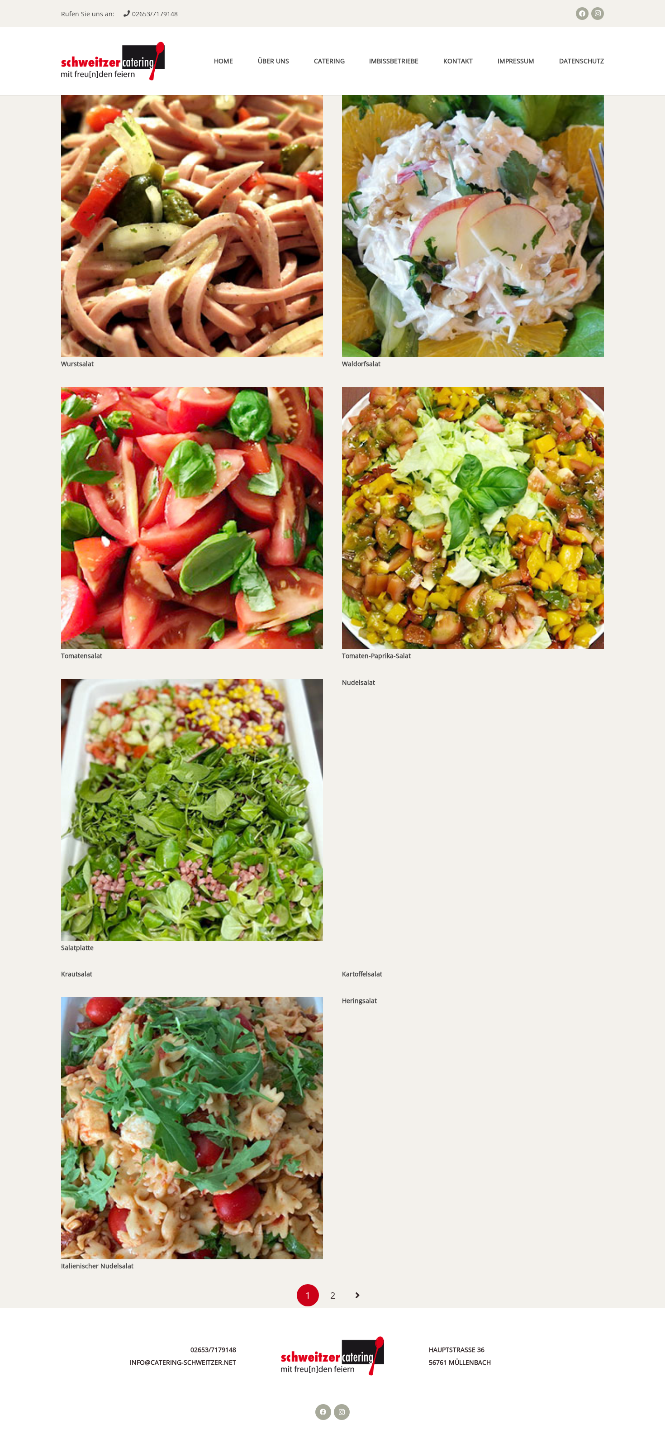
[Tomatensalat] (192, 393)
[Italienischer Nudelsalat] (192, 1003)
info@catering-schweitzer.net (183, 1362)
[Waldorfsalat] (473, 101)
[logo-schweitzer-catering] (113, 61)
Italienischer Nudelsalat (97, 1266)
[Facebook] (582, 13)
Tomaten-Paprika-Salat (376, 655)
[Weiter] (357, 1295)
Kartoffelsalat (362, 974)
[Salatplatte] (192, 685)
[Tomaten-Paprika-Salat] (473, 393)
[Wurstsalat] (192, 101)
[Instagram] (597, 13)
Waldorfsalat (361, 363)
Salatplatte (77, 947)
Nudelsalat (358, 682)
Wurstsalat (77, 363)
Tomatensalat (81, 655)
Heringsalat (359, 1000)
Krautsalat (76, 974)
